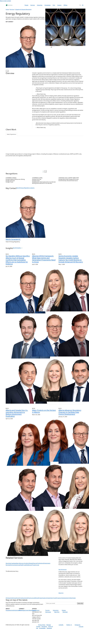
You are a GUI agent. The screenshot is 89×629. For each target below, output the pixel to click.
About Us (61, 593)
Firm (54, 5)
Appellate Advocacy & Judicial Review (23, 563)
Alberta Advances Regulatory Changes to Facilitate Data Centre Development (70, 412)
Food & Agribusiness (21, 598)
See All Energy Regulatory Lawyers (25, 188)
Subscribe (80, 603)
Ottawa (64, 610)
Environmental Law (15, 565)
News (30, 610)
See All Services (63, 569)
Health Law (23, 565)
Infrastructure (31, 598)
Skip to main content (5, 1)
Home (7, 9)
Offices (65, 5)
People (26, 5)
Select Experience (11, 134)
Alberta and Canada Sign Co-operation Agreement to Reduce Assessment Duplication (17, 413)
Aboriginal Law (9, 563)
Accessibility (42, 628)
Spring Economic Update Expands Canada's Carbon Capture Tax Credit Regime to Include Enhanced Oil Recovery (71, 259)
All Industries (9, 598)
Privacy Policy (41, 625)
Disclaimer (44, 626)
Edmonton (55, 610)
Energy (14, 598)
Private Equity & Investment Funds (47, 598)
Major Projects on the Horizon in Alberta (44, 411)
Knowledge (47, 5)
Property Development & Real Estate (66, 598)
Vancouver (48, 612)
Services (32, 5)
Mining (36, 598)
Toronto (47, 610)
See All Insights (17, 248)
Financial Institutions (38, 563)
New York (56, 612)
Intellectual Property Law (32, 565)
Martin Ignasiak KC (13, 239)
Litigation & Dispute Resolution (23, 9)
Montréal (65, 612)
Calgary (34, 610)
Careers (59, 5)
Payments (49, 628)
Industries (39, 5)
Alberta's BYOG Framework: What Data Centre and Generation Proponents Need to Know (43, 259)
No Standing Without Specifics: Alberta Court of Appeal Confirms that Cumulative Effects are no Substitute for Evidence (18, 260)
